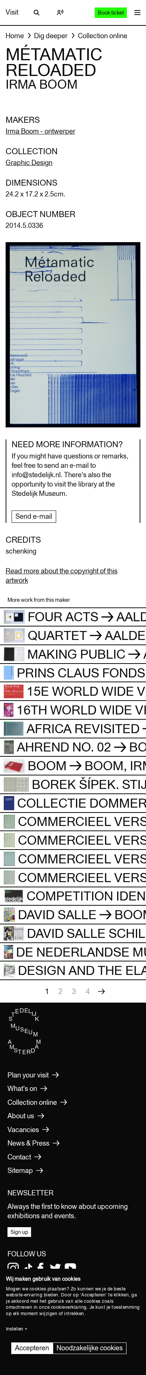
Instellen (14, 1329)
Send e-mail (33, 516)
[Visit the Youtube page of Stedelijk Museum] (70, 1268)
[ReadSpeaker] (60, 12)
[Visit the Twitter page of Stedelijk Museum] (55, 1268)
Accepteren (32, 1348)
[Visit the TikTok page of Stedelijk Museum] (28, 1268)
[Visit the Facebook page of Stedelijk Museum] (40, 1268)
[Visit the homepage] (24, 1052)
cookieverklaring (69, 1307)
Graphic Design (29, 163)
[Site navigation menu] (135, 12)
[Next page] (101, 991)
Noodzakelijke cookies (90, 1348)
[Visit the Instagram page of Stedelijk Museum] (13, 1268)
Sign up (19, 1232)
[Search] (36, 12)
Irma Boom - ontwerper (40, 131)
